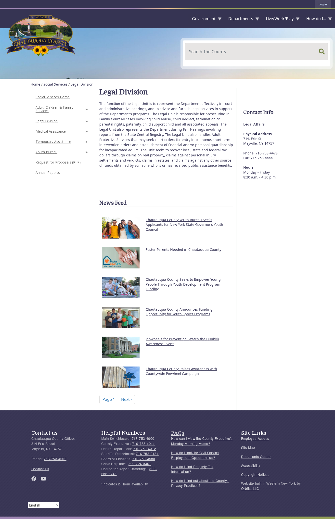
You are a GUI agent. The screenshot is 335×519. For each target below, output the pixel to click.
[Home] (4, 19)
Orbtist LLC (250, 488)
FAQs (177, 433)
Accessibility (250, 465)
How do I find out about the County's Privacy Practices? (200, 483)
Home (35, 84)
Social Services (55, 84)
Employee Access (255, 438)
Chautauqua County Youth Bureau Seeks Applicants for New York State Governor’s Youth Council (184, 224)
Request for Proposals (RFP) (58, 162)
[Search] (322, 51)
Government (202, 20)
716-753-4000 (55, 458)
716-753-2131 (147, 453)
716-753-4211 (143, 443)
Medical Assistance (50, 133)
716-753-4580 (143, 458)
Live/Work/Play (278, 20)
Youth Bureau (46, 153)
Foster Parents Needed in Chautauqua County (183, 249)
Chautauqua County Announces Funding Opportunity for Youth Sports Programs (179, 311)
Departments (238, 20)
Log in (323, 4)
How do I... (314, 20)
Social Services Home (53, 97)
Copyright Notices (255, 474)
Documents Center (256, 456)
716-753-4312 (144, 448)
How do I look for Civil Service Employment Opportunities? (195, 455)
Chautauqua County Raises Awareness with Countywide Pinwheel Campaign (181, 371)
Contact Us (40, 468)
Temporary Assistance (53, 143)
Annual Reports (48, 172)
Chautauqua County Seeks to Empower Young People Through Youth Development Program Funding (183, 284)
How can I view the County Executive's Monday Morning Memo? (201, 441)
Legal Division (82, 84)
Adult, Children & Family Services (54, 110)
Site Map (248, 447)
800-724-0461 (140, 463)
